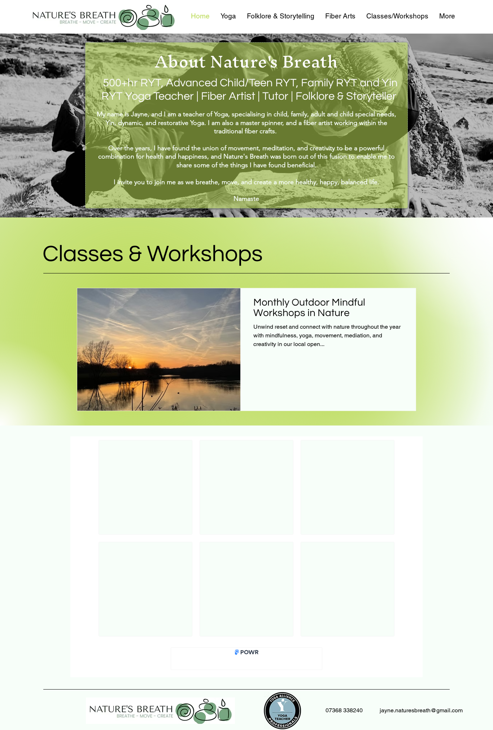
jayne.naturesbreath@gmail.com (421, 710)
